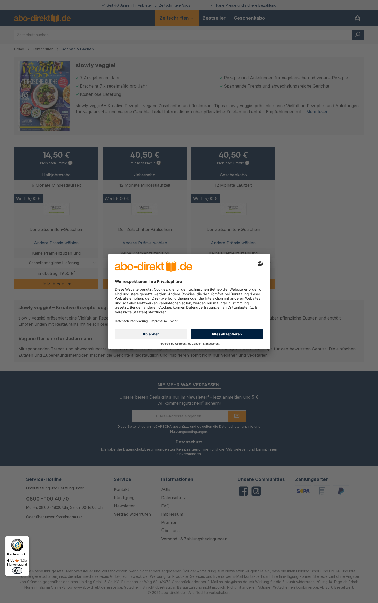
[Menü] (26, 539)
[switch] (17, 570)
